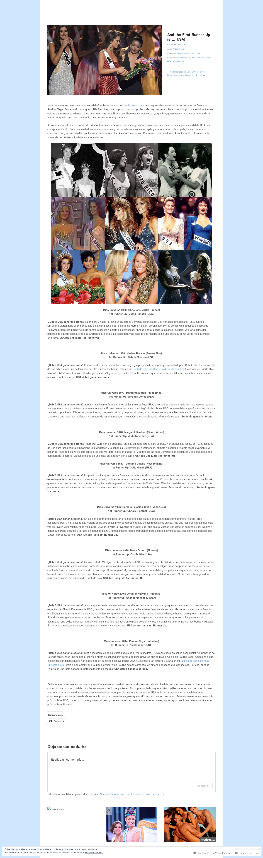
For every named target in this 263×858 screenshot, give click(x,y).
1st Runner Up (183, 57)
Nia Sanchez (178, 61)
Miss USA (195, 53)
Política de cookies (94, 852)
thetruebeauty (179, 48)
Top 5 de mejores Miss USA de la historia (155, 369)
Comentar (203, 785)
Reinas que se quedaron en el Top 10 (186, 75)
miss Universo (198, 57)
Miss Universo (183, 53)
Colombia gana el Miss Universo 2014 (186, 71)
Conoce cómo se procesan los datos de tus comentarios (132, 794)
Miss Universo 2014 (133, 105)
